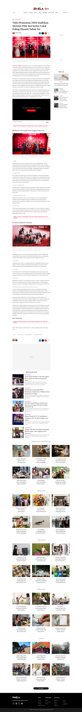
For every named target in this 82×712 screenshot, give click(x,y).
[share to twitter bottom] (43, 340)
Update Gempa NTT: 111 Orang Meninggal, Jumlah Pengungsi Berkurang (21, 657)
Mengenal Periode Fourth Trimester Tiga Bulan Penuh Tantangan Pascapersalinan (41, 629)
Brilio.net (64, 702)
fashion (31, 12)
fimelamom (44, 12)
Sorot (41, 638)
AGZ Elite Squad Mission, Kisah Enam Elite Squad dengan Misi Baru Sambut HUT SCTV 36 (36, 405)
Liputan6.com (56, 700)
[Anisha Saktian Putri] (16, 340)
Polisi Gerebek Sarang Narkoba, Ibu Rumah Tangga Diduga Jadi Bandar (21, 679)
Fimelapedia (41, 540)
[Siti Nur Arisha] (13, 33)
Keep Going (41, 688)
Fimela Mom (41, 589)
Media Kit (46, 700)
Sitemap (46, 703)
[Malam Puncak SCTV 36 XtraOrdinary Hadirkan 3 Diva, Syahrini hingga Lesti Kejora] (18, 419)
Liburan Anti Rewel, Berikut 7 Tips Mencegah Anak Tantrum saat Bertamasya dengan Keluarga (21, 460)
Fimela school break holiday (41, 441)
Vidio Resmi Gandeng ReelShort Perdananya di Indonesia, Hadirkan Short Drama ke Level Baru (37, 391)
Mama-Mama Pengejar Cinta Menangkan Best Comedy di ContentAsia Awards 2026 (37, 378)
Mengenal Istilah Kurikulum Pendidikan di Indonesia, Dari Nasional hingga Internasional (41, 580)
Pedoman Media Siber (41, 705)
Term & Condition (47, 702)
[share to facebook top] (40, 33)
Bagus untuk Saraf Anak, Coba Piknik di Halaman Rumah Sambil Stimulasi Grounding (21, 482)
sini (14, 329)
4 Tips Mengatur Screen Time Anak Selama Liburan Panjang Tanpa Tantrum (41, 482)
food (40, 12)
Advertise (39, 703)
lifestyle (26, 12)
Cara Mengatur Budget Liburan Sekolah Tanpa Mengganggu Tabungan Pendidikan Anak (41, 460)
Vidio (32, 65)
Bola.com (64, 700)
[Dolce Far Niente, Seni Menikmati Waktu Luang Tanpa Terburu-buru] (56, 98)
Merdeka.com (56, 705)
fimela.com (36, 709)
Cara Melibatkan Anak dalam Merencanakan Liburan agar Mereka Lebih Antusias (60, 460)
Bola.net (55, 702)
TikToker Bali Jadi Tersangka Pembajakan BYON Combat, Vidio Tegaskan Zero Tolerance (37, 431)
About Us (39, 700)
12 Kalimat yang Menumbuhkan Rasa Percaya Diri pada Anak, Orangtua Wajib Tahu (21, 629)
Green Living (41, 490)
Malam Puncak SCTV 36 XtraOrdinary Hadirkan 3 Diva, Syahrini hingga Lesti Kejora (36, 418)
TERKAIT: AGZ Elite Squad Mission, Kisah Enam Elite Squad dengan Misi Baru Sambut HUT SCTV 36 (30, 322)
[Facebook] (13, 703)
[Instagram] (16, 703)
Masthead (39, 702)
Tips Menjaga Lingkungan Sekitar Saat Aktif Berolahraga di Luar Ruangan (41, 531)
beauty (35, 12)
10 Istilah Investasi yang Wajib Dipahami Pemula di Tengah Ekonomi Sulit (21, 559)
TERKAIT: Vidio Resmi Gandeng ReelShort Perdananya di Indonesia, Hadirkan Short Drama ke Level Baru (30, 217)
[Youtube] (22, 703)
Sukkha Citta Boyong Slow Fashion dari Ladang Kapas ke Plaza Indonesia (60, 509)
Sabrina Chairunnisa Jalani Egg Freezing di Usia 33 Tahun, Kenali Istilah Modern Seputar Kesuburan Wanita (60, 559)
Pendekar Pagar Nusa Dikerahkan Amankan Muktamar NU (60, 657)
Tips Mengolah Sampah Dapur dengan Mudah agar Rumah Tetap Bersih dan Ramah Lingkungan (41, 509)
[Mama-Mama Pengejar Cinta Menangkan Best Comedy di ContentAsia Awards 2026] (18, 379)
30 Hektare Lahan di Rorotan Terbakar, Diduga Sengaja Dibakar (61, 679)
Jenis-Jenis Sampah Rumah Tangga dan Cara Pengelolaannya (61, 580)
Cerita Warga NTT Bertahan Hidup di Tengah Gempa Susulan (41, 657)
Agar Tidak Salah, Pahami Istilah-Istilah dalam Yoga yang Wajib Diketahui (41, 559)
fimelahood (51, 12)
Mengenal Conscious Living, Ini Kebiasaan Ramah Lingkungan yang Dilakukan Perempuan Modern (21, 531)
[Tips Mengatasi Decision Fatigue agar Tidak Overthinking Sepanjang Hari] (56, 90)
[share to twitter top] (43, 33)
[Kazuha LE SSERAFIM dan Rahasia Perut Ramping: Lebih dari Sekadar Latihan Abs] (56, 105)
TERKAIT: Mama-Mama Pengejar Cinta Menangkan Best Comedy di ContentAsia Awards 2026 (30, 125)
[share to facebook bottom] (40, 340)
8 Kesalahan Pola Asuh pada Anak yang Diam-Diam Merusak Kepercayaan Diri (41, 608)
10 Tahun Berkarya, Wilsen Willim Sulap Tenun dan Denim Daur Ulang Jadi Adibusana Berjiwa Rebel (61, 531)
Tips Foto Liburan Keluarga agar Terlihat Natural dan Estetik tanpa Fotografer (60, 482)
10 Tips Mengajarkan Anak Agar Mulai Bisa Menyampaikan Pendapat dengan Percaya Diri (21, 608)
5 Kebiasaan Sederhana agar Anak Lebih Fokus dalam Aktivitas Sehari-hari (61, 608)
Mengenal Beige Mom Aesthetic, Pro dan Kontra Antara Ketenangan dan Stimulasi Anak (60, 629)
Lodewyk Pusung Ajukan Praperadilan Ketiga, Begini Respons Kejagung (41, 679)
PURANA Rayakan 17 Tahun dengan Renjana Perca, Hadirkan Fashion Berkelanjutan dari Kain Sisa (21, 509)
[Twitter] (19, 703)
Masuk (65, 12)
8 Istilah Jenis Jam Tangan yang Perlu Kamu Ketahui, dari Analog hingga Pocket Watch (21, 580)
